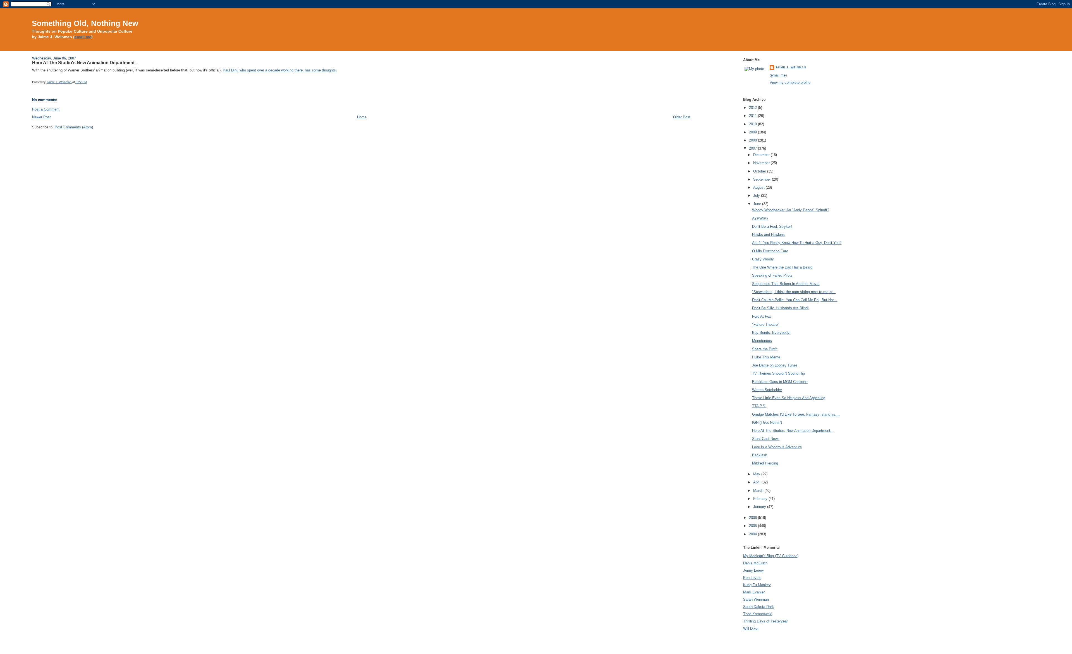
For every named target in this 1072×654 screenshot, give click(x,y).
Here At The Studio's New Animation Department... (793, 430)
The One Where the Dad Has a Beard (782, 267)
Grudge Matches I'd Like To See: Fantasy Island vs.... (796, 414)
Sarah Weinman (756, 599)
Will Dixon (751, 628)
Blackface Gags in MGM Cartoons (780, 382)
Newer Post (41, 117)
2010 (753, 124)
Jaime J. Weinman (790, 67)
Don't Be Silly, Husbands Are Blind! (780, 308)
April (757, 482)
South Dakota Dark (758, 607)
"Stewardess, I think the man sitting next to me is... (794, 292)
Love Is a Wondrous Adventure (777, 447)
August (759, 187)
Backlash (759, 455)
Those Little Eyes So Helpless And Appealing (788, 398)
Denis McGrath (755, 563)
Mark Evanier (754, 592)
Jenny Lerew (753, 570)
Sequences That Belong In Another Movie (785, 284)
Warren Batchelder (767, 390)
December (762, 155)
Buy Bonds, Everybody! (771, 332)
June (757, 204)
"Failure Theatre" (765, 324)
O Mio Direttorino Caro (770, 251)
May (757, 474)
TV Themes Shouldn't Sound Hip (778, 373)
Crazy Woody (763, 259)
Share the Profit (764, 349)
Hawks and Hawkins (768, 235)
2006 (753, 518)
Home (362, 117)
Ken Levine (752, 578)
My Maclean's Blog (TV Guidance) (770, 556)
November (762, 163)
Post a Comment (45, 109)
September (762, 179)
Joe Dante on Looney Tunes (775, 365)
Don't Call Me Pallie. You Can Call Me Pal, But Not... (794, 300)
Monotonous (762, 341)
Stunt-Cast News (765, 439)
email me (83, 37)
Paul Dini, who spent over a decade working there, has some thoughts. (280, 70)
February (761, 499)
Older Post (681, 117)
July (757, 195)
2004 (753, 534)
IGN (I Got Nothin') (767, 422)
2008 (753, 140)
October (760, 171)
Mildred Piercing (765, 463)
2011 (753, 116)
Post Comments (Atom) (74, 127)
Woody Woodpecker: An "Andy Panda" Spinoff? (790, 210)
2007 (753, 148)
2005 (753, 526)
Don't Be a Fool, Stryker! (772, 226)
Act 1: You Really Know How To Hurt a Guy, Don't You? (796, 243)
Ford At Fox (761, 316)
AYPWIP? (760, 218)
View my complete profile (790, 82)
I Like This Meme (766, 357)
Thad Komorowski (757, 614)
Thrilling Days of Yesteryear (765, 621)
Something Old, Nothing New (85, 23)
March (758, 490)
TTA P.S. (759, 406)
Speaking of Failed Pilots (772, 275)
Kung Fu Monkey (757, 585)
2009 (753, 132)
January (760, 507)
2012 (753, 108)
